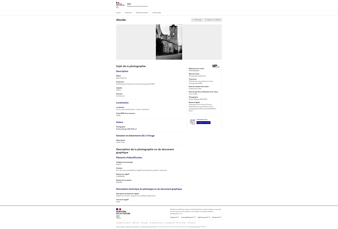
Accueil (118, 13)
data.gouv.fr (216, 217)
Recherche (128, 13)
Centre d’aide (182, 223)
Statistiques (170, 223)
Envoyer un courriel (203, 122)
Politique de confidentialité (132, 227)
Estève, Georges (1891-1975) (125, 129)
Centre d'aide (156, 13)
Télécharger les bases (157, 223)
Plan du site (192, 223)
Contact (137, 223)
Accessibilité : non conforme (123, 223)
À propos (145, 223)
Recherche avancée (142, 13)
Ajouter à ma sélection (214, 20)
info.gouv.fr (173, 217)
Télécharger (198, 20)
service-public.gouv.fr (187, 217)
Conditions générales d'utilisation (148, 227)
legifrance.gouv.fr (203, 217)
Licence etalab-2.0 (193, 227)
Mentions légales (120, 227)
